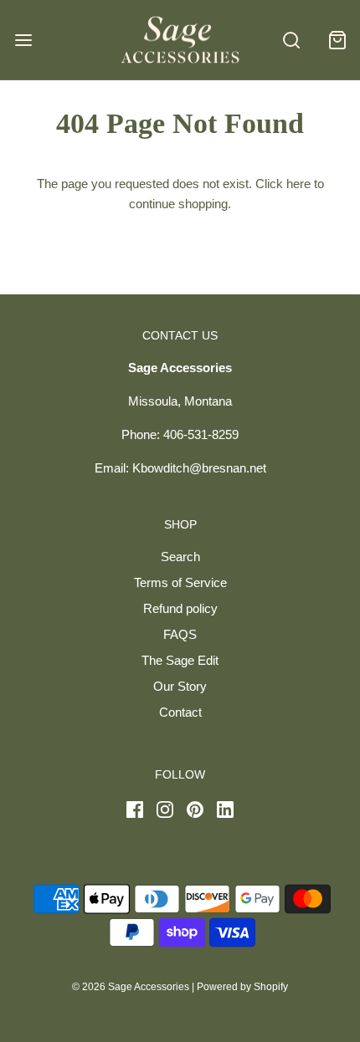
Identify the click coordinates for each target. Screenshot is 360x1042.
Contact (180, 712)
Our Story (180, 686)
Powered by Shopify (242, 987)
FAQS (180, 634)
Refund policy (180, 608)
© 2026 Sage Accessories (130, 987)
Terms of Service (180, 582)
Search (180, 556)
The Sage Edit (180, 660)
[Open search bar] (291, 40)
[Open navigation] (23, 40)
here (298, 183)
